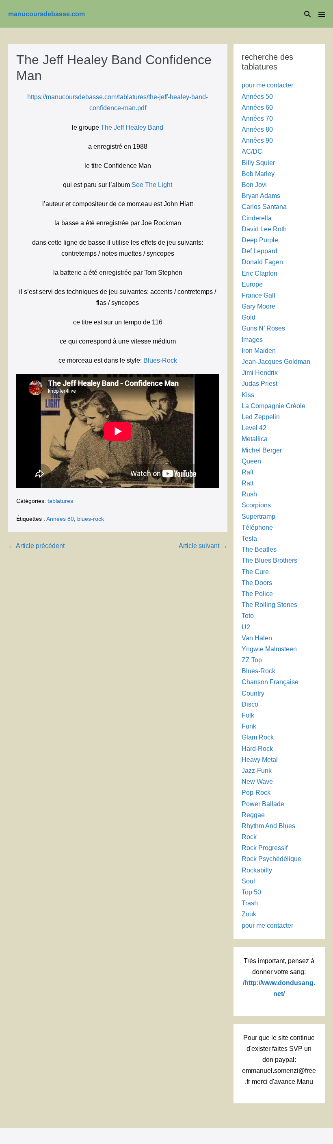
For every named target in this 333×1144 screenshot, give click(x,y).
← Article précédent (36, 545)
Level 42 (254, 427)
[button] (307, 14)
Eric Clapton (259, 273)
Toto (248, 615)
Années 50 (257, 96)
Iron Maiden (259, 350)
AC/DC (252, 151)
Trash (250, 903)
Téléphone (257, 527)
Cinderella (257, 218)
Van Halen (257, 638)
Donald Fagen (262, 262)
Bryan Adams (261, 195)
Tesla (249, 538)
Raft (247, 472)
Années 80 (60, 518)
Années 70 (257, 118)
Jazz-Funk (257, 770)
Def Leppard (259, 251)
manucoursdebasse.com (46, 14)
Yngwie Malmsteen (269, 649)
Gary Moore (258, 306)
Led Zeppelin (261, 416)
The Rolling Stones (269, 604)
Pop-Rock (256, 792)
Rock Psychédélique (271, 858)
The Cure (255, 571)
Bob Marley (258, 173)
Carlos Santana (264, 206)
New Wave (257, 781)
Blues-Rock (160, 360)
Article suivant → (203, 545)
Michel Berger (262, 450)
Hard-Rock (257, 748)
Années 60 (257, 107)
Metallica (255, 438)
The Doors (257, 582)
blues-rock (90, 518)
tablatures (60, 501)
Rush (249, 494)
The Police (257, 593)
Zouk (249, 914)
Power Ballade (263, 803)
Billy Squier (258, 162)
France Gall (258, 295)
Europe (252, 284)
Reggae (253, 814)
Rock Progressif (265, 847)
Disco (250, 704)
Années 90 (257, 140)
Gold (248, 317)
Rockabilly (257, 870)
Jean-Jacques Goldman (276, 361)
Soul (248, 881)
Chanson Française (270, 682)
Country (253, 693)
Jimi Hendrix (260, 372)
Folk (248, 715)
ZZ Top (252, 660)
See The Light (152, 184)
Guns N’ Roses (263, 328)
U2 (246, 627)
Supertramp (258, 516)
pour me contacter (267, 85)
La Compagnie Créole (273, 405)
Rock (249, 836)
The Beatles (259, 549)
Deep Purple (260, 240)
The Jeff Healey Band (132, 127)
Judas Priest (259, 383)
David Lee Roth (264, 229)
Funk (249, 726)
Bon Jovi (254, 184)
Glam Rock (258, 737)
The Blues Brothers (269, 560)
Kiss (248, 394)
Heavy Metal (260, 759)
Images (252, 339)
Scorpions (256, 505)
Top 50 (251, 892)
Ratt (247, 483)
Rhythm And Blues (268, 825)
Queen (251, 461)
